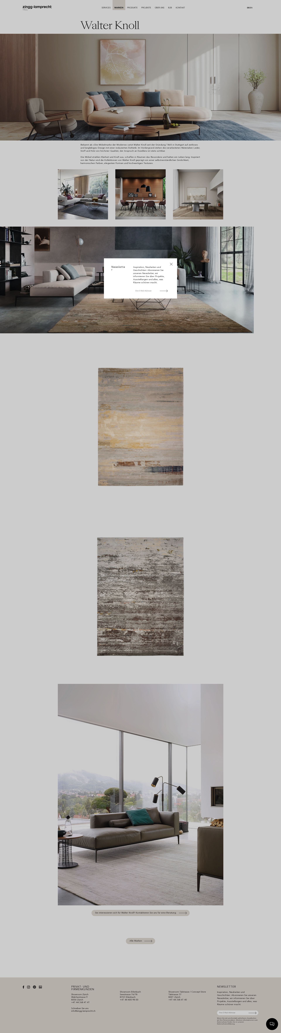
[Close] (171, 264)
